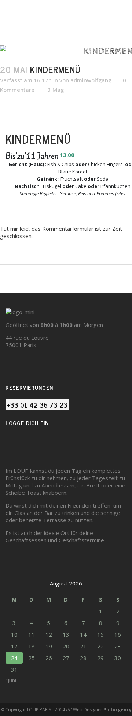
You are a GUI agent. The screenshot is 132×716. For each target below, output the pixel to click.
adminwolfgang (90, 80)
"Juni (11, 680)
